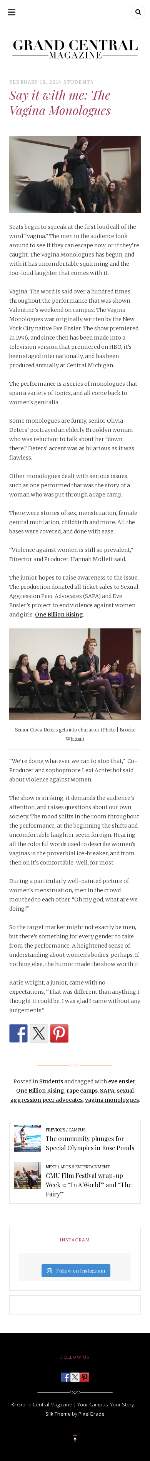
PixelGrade (91, 1413)
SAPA (107, 1090)
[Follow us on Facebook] (65, 1374)
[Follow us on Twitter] (75, 1374)
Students (78, 82)
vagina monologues (112, 1099)
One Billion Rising (59, 614)
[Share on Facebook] (18, 1033)
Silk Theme (58, 1413)
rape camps (82, 1090)
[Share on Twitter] (39, 1033)
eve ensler (121, 1081)
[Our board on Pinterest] (84, 1374)
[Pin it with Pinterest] (59, 1033)
